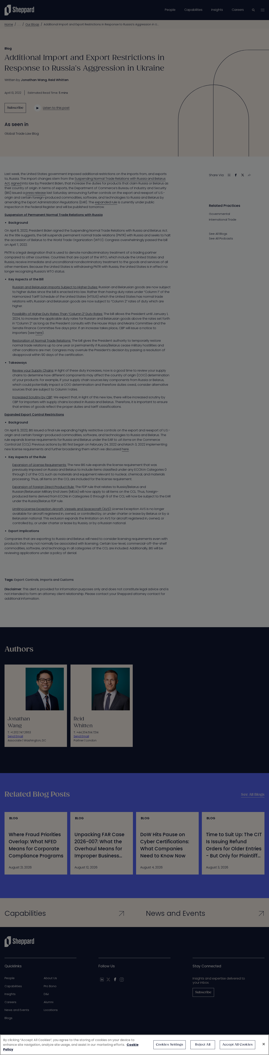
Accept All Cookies (237, 1045)
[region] (134, 1045)
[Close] (263, 1044)
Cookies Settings (169, 1045)
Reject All (202, 1045)
